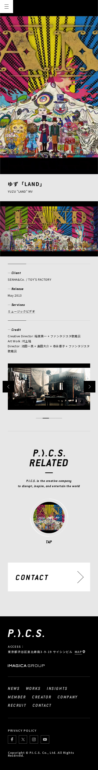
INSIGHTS (57, 688)
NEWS (14, 688)
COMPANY (68, 697)
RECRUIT (17, 705)
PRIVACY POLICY (22, 730)
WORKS (33, 688)
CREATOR (41, 697)
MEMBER (17, 697)
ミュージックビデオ (21, 311)
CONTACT (42, 705)
